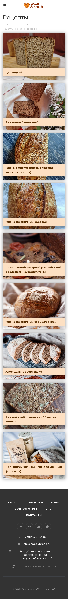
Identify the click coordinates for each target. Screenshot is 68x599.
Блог (49, 508)
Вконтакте (20, 526)
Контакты (34, 515)
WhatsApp (47, 526)
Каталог (14, 502)
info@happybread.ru (36, 544)
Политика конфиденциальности (37, 566)
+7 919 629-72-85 (35, 537)
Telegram (29, 526)
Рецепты (36, 502)
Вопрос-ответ (26, 508)
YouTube (38, 526)
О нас (55, 502)
